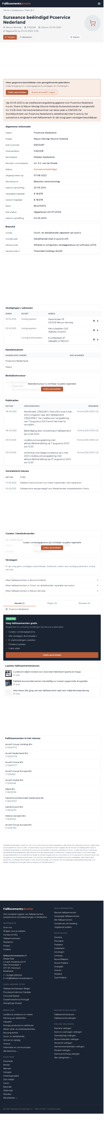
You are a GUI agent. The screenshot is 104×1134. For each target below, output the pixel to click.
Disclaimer (8, 942)
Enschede (8, 1061)
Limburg (58, 955)
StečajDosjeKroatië (12, 1003)
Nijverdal (7, 1087)
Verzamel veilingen (63, 1043)
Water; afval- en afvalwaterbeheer (19, 1029)
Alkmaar (7, 1068)
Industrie (7, 1022)
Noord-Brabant (61, 959)
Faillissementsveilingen (65, 1018)
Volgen (11, 37)
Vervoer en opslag (11, 1040)
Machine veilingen (62, 1028)
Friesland (58, 944)
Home (6, 10)
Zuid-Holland (60, 977)
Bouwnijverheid (10, 1033)
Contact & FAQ (10, 935)
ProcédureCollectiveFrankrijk (17, 992)
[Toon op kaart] (94, 321)
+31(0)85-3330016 (13, 975)
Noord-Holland (61, 963)
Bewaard (84, 603)
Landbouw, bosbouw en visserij (17, 1014)
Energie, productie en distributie (18, 1025)
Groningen (59, 952)
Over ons (7, 927)
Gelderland (59, 948)
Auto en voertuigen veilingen (68, 1032)
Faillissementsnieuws (64, 1014)
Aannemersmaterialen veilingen (69, 1046)
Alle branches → (10, 1051)
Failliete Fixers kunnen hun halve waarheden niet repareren (51, 482)
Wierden (7, 1094)
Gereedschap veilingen (65, 1035)
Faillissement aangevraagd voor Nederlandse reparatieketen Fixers (54, 488)
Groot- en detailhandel (13, 1036)
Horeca (6, 1044)
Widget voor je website (14, 931)
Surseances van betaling (65, 923)
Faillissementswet (11, 938)
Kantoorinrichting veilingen (67, 1054)
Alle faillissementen (63, 920)
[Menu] (99, 3)
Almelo (6, 1065)
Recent (20, 603)
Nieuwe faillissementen (65, 912)
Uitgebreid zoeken (63, 927)
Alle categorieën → (63, 1057)
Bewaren (27, 37)
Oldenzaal (8, 1090)
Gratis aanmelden (17, 92)
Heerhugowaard (11, 1076)
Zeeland (58, 974)
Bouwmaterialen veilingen (66, 1039)
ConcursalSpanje (11, 996)
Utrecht (57, 970)
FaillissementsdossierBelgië (16, 988)
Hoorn (6, 1083)
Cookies (7, 949)
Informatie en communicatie (17, 1047)
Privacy (6, 946)
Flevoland (58, 941)
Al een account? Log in (43, 92)
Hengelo (7, 1072)
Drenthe (58, 937)
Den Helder (8, 1079)
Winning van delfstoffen (14, 1018)
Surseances (17, 10)
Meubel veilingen (62, 1050)
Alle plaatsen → (10, 1098)
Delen (76, 37)
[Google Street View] (98, 321)
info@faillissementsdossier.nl (19, 978)
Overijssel (58, 966)
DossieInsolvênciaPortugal (16, 999)
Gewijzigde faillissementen (66, 916)
